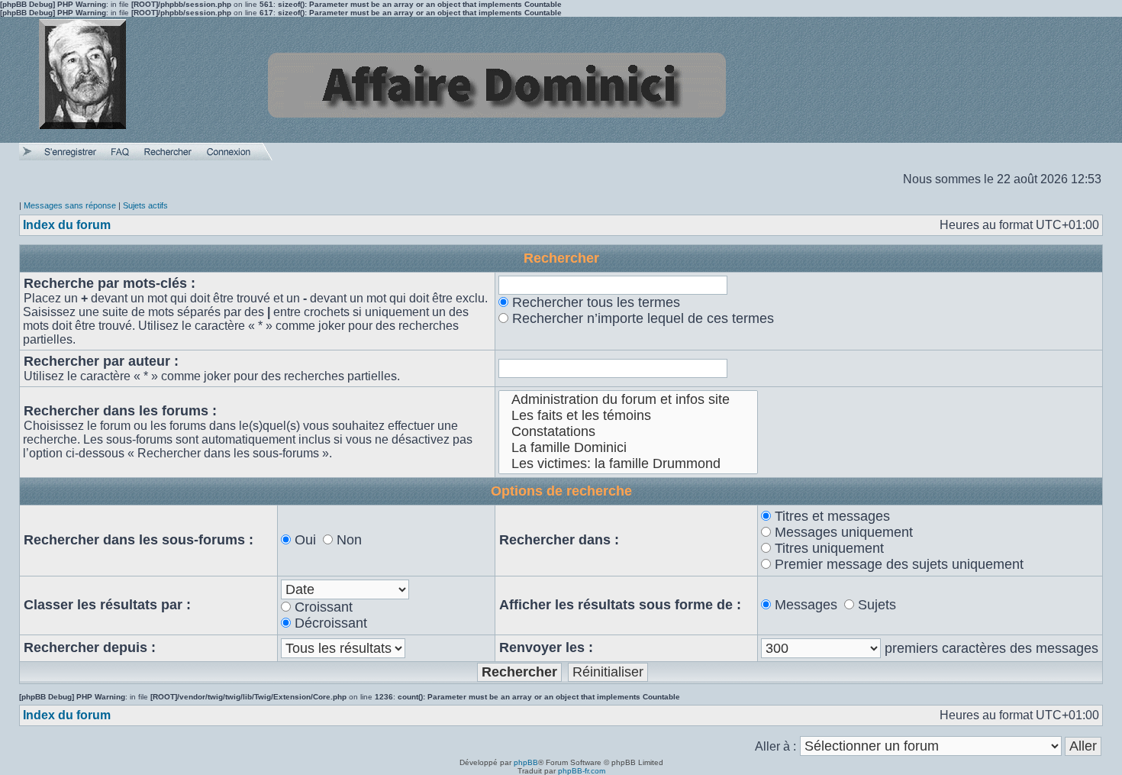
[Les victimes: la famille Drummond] (628, 464)
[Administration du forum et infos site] (628, 400)
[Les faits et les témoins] (628, 416)
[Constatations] (628, 432)
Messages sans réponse (70, 205)
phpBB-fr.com (581, 771)
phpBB (526, 762)
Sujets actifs (145, 205)
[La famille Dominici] (628, 448)
